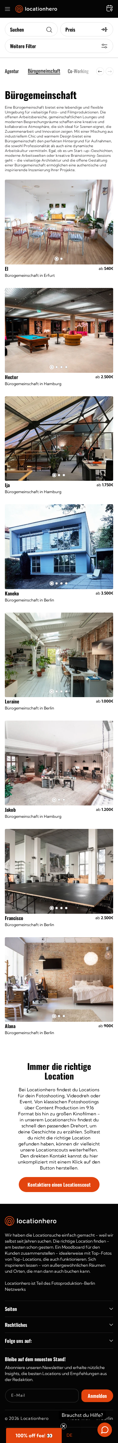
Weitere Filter (23, 46)
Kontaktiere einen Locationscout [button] (59, 1184)
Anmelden (97, 1395)
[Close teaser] (64, 1426)
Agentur (12, 71)
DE (70, 1435)
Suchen (17, 29)
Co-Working (78, 71)
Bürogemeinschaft (44, 71)
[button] (7, 9)
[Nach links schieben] (100, 71)
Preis (70, 29)
